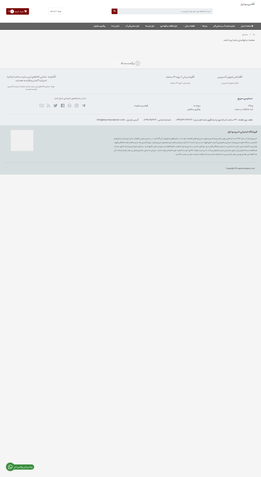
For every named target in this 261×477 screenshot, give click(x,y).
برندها (204, 26)
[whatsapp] (69, 106)
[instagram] (76, 106)
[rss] (48, 106)
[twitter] (55, 106)
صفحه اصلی (246, 26)
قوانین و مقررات (141, 105)
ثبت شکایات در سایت (244, 109)
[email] (41, 106)
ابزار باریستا (149, 26)
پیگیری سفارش (99, 26)
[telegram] (83, 106)
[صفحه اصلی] (254, 34)
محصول (245, 34)
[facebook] (62, 106)
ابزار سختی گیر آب (132, 26)
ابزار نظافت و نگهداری (168, 26)
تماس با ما (115, 26)
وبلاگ (250, 105)
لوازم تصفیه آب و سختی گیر (224, 26)
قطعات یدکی (190, 26)
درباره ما (197, 105)
